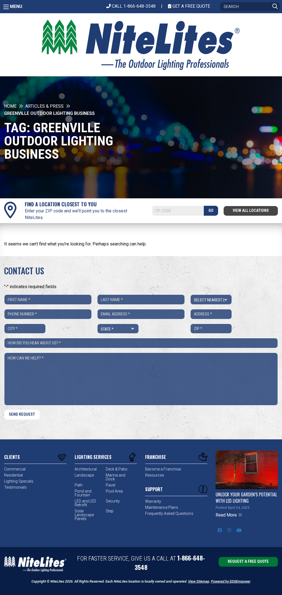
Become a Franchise (163, 469)
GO (210, 210)
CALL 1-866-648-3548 (133, 6)
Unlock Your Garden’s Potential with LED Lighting (246, 497)
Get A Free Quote (190, 6)
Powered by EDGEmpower (230, 581)
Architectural (86, 469)
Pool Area (114, 491)
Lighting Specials (18, 481)
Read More (227, 515)
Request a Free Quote (248, 561)
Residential (13, 475)
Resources (154, 475)
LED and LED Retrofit (85, 503)
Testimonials (15, 487)
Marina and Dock (115, 477)
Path (79, 485)
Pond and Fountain (83, 493)
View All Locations (251, 210)
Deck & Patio (117, 469)
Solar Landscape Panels (84, 515)
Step (109, 511)
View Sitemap (198, 581)
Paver (111, 485)
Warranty (153, 501)
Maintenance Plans (161, 507)
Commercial (15, 469)
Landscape (84, 475)
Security (113, 501)
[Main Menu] (6, 7)
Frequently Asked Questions (169, 513)
